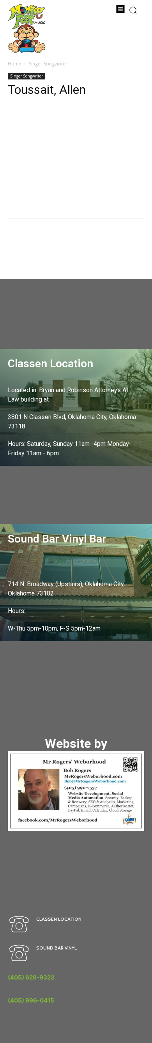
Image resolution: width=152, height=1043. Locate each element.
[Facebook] (15, 121)
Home (14, 63)
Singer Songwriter (48, 63)
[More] (52, 121)
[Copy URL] (33, 121)
